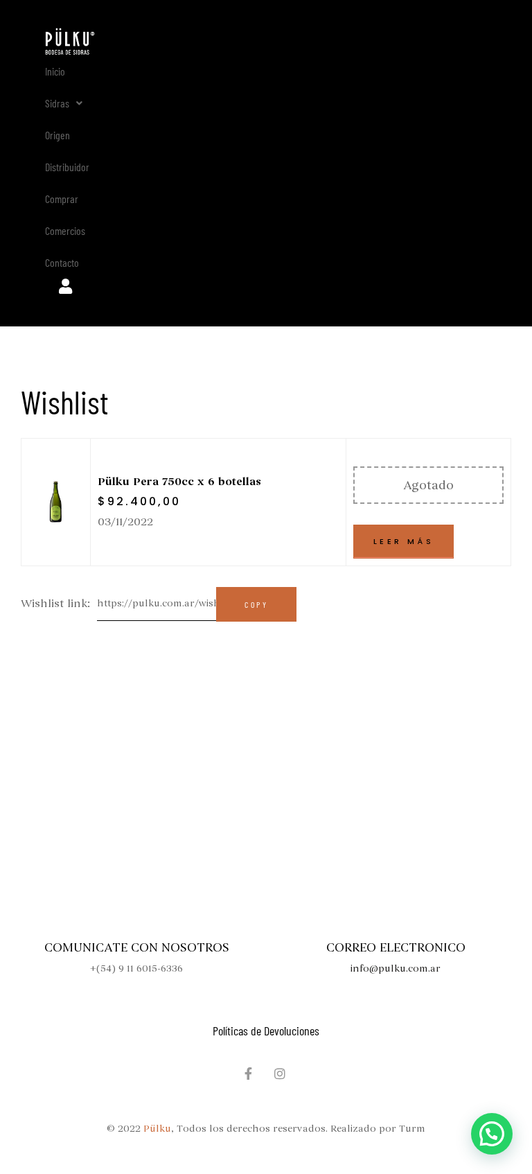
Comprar (61, 198)
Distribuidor (67, 166)
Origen (57, 134)
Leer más (403, 541)
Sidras (57, 102)
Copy (256, 604)
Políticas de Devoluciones (266, 1030)
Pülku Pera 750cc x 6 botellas (179, 482)
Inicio (55, 71)
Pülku (157, 1128)
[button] (64, 103)
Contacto (62, 262)
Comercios (65, 230)
